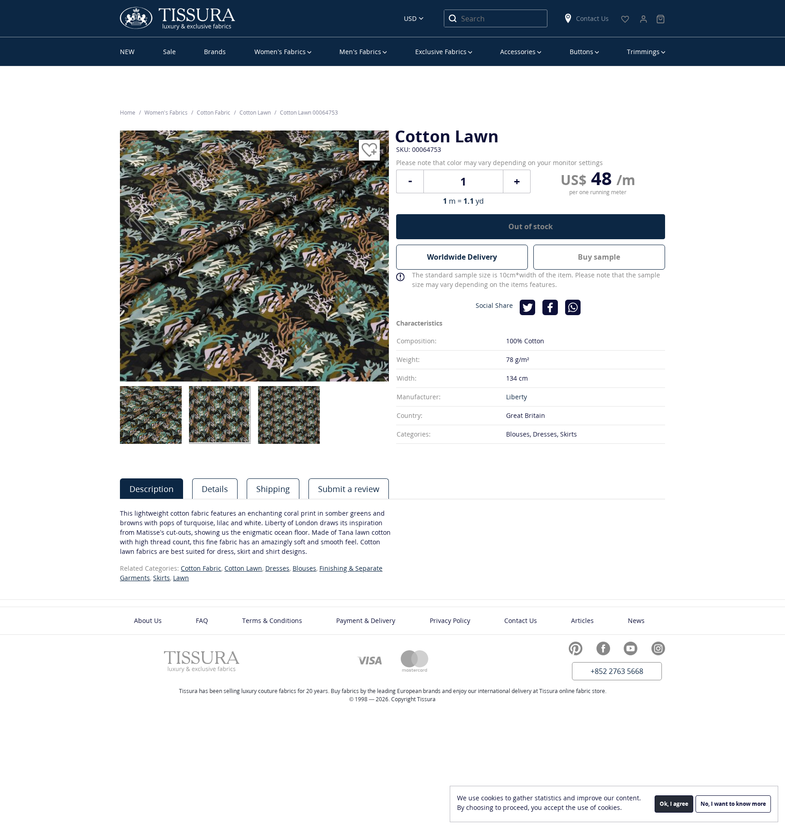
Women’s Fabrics (280, 51)
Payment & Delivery (365, 620)
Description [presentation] (151, 488)
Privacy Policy (450, 620)
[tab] (151, 488)
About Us (148, 620)
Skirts (161, 577)
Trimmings (643, 51)
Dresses (277, 568)
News (636, 620)
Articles (582, 620)
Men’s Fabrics (360, 51)
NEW (127, 51)
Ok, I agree (674, 804)
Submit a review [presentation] (348, 488)
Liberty (516, 396)
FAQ (202, 620)
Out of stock (530, 226)
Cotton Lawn (243, 568)
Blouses (304, 568)
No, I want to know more (733, 804)
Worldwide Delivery (462, 257)
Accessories (518, 51)
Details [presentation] (215, 488)
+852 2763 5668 (617, 671)
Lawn (181, 577)
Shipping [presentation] (273, 488)
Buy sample (599, 257)
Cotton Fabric (201, 568)
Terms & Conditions (272, 620)
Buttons (581, 51)
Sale (169, 51)
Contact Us (592, 18)
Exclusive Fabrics (441, 51)
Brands (215, 51)
